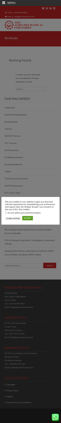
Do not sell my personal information (24, 213)
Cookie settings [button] (13, 218)
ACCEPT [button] (27, 218)
